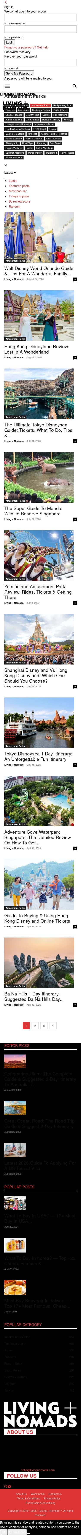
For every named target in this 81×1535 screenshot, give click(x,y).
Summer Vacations (15, 152)
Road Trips (27, 143)
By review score (19, 201)
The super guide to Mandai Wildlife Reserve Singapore (33, 511)
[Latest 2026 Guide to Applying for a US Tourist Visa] (40, 1150)
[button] (7, 86)
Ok (4, 1532)
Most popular (18, 191)
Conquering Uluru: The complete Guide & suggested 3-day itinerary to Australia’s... (40, 1078)
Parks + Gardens (33, 138)
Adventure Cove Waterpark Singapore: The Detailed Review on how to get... (37, 837)
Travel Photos (67, 152)
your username (14, 23)
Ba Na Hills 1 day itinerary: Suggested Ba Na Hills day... (34, 996)
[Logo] (17, 94)
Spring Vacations (44, 148)
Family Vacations (14, 119)
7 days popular (19, 196)
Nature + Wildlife (14, 138)
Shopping (41, 143)
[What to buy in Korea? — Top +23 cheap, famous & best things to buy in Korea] (40, 1245)
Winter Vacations (14, 157)
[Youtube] (9, 1486)
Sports (29, 148)
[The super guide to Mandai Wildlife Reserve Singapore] (40, 477)
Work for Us (37, 1494)
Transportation (35, 152)
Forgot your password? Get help (26, 47)
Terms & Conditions (28, 1498)
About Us (21, 1494)
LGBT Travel (39, 129)
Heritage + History (51, 119)
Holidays (68, 119)
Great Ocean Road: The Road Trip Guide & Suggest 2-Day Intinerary (39, 1123)
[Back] (5, 2)
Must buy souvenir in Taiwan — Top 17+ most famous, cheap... (37, 1303)
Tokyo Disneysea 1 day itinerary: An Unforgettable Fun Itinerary (38, 756)
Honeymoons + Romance (18, 124)
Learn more (17, 1532)
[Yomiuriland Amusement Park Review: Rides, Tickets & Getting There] (40, 555)
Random (15, 206)
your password (14, 37)
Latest (13, 180)
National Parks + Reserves (54, 133)
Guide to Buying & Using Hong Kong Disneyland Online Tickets (37, 918)
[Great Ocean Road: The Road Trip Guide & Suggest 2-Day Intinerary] (40, 1108)
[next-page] (53, 1025)
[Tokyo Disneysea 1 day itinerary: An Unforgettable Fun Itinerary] (40, 722)
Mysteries (32, 133)
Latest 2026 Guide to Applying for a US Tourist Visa (40, 1165)
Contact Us (55, 1494)
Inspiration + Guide (44, 124)
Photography (12, 143)
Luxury (52, 129)
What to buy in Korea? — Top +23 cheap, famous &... (40, 1261)
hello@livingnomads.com (38, 1470)
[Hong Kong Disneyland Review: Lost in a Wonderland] (40, 315)
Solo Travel (55, 143)
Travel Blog (51, 152)
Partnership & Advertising (41, 1503)
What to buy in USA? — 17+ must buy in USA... (39, 1218)
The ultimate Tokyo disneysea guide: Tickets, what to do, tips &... (38, 429)
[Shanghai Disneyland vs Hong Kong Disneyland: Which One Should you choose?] (40, 639)
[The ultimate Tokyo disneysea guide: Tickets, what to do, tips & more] (40, 393)
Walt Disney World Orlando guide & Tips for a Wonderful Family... (38, 271)
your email (11, 68)
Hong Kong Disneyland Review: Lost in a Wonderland (36, 349)
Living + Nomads (14, 279)
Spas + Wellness (14, 148)
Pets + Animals (53, 138)
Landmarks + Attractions (18, 129)
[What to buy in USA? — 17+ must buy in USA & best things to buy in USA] (40, 1203)
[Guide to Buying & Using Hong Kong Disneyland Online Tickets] (40, 884)
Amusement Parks (15, 260)
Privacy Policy (52, 1498)
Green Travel (32, 119)
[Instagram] (6, 1486)
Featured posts (19, 186)
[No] (28, 1533)
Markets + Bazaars (15, 133)
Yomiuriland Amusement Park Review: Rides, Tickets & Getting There (38, 591)
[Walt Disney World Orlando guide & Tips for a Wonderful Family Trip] (40, 237)
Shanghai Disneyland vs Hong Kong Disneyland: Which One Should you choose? (35, 675)
